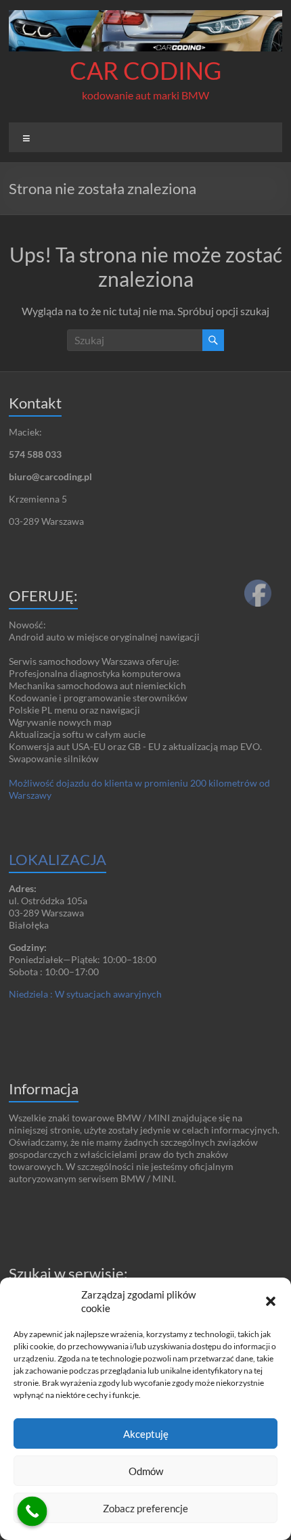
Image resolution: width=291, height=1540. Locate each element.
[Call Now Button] (32, 1511)
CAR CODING (145, 70)
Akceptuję (146, 1434)
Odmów (146, 1471)
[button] (270, 1301)
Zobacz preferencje (145, 1508)
